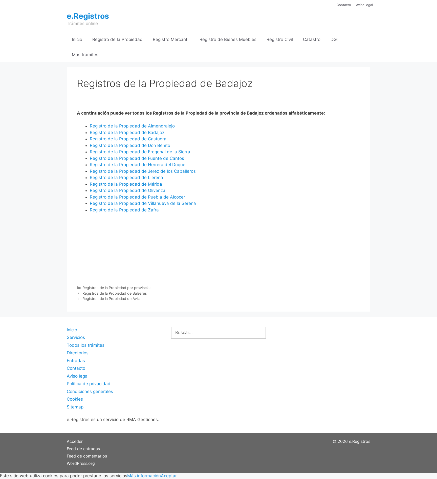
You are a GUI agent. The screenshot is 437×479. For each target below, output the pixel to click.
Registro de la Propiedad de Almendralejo (132, 125)
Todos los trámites (85, 345)
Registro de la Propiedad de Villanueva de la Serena (143, 203)
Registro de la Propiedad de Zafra (124, 209)
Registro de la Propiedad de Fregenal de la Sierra (140, 151)
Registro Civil (280, 39)
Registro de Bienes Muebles (228, 39)
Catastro (311, 39)
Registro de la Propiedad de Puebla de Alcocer (137, 197)
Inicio (77, 39)
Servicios (76, 337)
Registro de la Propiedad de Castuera (128, 138)
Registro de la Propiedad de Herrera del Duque (137, 164)
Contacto (344, 5)
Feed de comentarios (87, 456)
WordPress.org (81, 463)
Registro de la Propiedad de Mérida (126, 184)
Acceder (75, 441)
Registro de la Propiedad (117, 39)
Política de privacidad (89, 383)
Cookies (75, 399)
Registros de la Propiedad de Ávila (111, 298)
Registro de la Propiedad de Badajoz (127, 132)
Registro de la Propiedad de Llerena (126, 177)
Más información (144, 475)
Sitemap (75, 406)
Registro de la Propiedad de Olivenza (127, 190)
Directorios (78, 352)
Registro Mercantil (171, 39)
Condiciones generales (90, 391)
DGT (335, 39)
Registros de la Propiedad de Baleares (114, 293)
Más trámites (85, 54)
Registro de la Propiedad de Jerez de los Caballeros (143, 171)
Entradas (76, 360)
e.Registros (88, 15)
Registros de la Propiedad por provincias (116, 288)
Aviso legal (364, 5)
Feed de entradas (83, 448)
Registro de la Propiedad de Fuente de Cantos (137, 158)
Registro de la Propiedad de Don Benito (130, 145)
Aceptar (169, 475)
